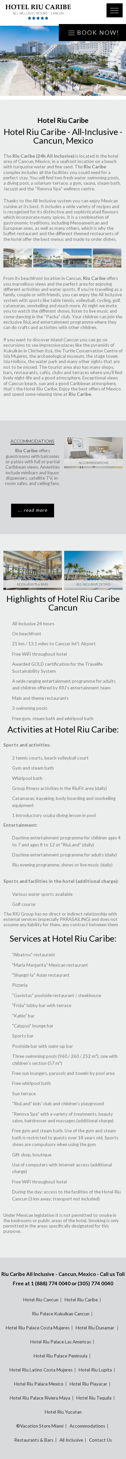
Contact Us (100, 1440)
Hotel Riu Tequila (94, 1398)
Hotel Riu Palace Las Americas (60, 1341)
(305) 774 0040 (95, 1283)
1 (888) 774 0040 (51, 1283)
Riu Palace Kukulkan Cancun (60, 1313)
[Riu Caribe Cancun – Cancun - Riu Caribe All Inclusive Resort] (51, 13)
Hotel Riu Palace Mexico (39, 1384)
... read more (32, 510)
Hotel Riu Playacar (88, 1384)
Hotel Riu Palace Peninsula (60, 1355)
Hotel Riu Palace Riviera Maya (40, 1398)
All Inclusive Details (93, 584)
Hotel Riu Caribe (81, 1299)
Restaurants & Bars (32, 584)
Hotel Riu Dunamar (95, 1327)
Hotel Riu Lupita (95, 1369)
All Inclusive (71, 1440)
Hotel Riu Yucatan (63, 1412)
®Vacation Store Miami (40, 1426)
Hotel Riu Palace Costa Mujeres (38, 1327)
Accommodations (93, 463)
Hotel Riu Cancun (40, 1299)
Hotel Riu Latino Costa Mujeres (41, 1369)
